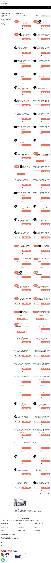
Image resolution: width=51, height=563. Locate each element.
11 (46, 493)
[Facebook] (1, 541)
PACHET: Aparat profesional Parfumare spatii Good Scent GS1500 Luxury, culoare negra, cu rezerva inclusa (22, 324)
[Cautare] (49, 3)
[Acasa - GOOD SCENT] (7, 3)
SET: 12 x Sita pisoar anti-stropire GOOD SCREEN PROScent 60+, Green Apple (22, 21)
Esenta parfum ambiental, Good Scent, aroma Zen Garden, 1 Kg (41, 140)
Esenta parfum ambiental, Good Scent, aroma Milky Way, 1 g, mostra (41, 35)
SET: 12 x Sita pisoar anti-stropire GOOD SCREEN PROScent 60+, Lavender (22, 285)
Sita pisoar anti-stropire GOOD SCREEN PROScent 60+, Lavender (22, 390)
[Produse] (2, 8)
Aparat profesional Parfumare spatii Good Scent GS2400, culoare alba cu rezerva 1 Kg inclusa (41, 153)
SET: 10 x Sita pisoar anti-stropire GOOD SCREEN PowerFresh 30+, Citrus (41, 299)
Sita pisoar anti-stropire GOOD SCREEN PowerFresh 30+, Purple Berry (22, 377)
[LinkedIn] (1, 544)
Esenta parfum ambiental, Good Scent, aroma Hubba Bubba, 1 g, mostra (41, 167)
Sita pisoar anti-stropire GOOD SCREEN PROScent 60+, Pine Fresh (41, 390)
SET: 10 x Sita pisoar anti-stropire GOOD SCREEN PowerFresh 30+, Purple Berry (41, 272)
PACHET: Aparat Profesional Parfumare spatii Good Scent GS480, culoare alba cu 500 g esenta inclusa (22, 312)
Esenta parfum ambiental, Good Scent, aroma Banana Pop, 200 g (22, 470)
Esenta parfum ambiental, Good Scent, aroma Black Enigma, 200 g (41, 219)
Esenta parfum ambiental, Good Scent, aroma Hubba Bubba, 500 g (41, 193)
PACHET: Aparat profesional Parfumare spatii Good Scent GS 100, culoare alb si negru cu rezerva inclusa (41, 312)
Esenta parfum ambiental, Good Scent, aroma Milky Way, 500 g (41, 61)
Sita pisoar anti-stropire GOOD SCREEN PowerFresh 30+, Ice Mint (22, 351)
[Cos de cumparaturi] (48, 7)
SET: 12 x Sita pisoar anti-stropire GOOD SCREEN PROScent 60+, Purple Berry (22, 259)
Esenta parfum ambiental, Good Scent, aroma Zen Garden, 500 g (22, 101)
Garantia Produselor (21, 529)
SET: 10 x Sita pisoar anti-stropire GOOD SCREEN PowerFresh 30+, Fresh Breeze (22, 272)
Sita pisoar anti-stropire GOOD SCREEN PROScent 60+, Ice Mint (22, 403)
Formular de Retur (21, 530)
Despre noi (3, 526)
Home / (3, 10)
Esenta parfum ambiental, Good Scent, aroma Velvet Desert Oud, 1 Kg (22, 153)
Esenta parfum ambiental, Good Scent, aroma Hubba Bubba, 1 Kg (22, 206)
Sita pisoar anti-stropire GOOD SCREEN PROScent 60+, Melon (41, 430)
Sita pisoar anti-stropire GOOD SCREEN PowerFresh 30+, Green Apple (41, 364)
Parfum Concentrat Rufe (5, 22)
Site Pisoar (3, 23)
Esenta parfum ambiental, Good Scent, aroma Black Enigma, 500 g (22, 233)
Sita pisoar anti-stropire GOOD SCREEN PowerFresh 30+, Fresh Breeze (22, 364)
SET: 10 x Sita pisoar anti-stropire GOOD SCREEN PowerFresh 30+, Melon (41, 259)
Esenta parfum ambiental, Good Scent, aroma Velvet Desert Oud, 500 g (41, 127)
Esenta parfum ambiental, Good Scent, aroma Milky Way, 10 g (22, 48)
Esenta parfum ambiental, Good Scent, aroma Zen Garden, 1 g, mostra (22, 74)
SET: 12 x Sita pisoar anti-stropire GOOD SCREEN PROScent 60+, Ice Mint (41, 21)
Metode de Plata (21, 526)
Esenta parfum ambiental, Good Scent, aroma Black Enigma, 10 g (41, 206)
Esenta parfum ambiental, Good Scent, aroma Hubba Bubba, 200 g (22, 193)
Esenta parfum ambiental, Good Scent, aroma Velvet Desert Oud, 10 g (22, 114)
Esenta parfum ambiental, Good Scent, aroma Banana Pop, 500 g (41, 470)
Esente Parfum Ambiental (5, 18)
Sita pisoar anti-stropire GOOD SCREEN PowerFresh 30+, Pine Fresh (41, 337)
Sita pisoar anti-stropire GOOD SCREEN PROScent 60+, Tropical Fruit (41, 403)
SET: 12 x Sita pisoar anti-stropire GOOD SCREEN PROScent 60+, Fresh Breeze (41, 246)
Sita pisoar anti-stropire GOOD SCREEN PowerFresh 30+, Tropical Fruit (41, 351)
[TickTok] (1, 545)
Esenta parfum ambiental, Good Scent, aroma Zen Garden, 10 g (41, 74)
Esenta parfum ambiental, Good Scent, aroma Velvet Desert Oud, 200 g (22, 127)
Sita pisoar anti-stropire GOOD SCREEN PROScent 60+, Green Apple (41, 417)
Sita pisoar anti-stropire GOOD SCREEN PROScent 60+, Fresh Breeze (22, 417)
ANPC (19, 532)
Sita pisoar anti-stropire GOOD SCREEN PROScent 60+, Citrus (41, 377)
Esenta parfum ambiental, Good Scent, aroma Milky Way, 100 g (41, 48)
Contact (2, 530)
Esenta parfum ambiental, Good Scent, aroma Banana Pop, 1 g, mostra (41, 443)
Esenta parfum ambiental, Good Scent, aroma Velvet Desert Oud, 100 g (41, 114)
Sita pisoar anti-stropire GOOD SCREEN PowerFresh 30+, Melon (22, 443)
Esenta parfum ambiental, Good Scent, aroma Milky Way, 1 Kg (22, 140)
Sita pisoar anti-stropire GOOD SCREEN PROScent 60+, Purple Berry (22, 430)
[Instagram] (1, 547)
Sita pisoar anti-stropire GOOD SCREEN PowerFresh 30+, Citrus (41, 324)
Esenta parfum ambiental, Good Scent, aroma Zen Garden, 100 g (22, 87)
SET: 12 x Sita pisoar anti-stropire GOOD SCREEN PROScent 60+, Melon (22, 246)
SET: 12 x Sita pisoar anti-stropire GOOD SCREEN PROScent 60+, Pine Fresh (22, 35)
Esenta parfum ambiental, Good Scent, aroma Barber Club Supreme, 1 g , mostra (41, 483)
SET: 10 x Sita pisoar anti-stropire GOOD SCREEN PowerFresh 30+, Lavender (41, 285)
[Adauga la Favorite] (22, 29)
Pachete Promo (4, 24)
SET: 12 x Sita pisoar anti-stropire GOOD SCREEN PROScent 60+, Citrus (22, 299)
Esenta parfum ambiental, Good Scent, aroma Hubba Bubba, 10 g (22, 180)
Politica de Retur (21, 527)
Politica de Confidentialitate (34, 520)
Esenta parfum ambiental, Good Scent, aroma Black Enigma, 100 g (22, 219)
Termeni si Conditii (4, 527)
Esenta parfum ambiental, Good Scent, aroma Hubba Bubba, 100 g (41, 180)
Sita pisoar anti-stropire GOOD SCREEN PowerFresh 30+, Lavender (22, 337)
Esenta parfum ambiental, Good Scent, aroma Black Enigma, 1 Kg (41, 233)
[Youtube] (1, 542)
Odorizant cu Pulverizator (5, 20)
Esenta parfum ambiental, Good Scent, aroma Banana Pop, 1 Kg (22, 483)
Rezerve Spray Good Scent (6, 19)
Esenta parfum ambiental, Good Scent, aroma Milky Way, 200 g (22, 61)
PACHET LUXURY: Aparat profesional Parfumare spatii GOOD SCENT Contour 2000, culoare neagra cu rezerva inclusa (22, 167)
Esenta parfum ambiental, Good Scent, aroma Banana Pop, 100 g (41, 456)
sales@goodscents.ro (7, 537)
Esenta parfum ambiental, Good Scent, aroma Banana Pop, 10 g (22, 456)
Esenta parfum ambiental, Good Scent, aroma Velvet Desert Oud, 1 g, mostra (41, 101)
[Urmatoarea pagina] (48, 493)
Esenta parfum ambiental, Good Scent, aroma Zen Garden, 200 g (41, 87)
